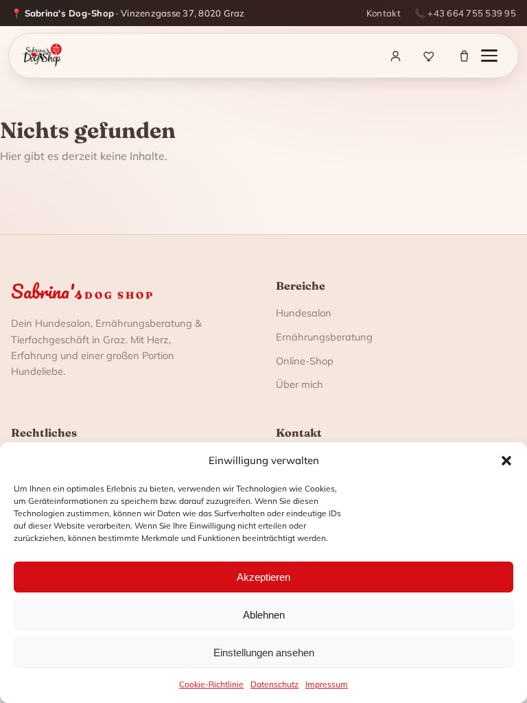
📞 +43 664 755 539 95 (465, 13)
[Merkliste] (429, 55)
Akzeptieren (263, 577)
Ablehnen (264, 615)
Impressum (326, 684)
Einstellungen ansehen (263, 652)
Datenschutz (274, 684)
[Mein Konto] (395, 55)
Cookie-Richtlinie (211, 684)
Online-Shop (304, 360)
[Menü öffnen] (496, 56)
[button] (506, 461)
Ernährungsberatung (324, 336)
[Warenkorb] (463, 55)
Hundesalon (303, 312)
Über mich (299, 384)
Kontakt (383, 13)
